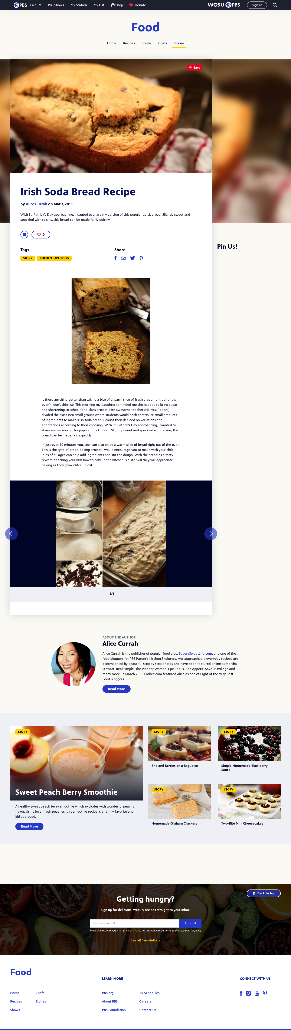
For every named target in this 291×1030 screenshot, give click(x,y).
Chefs (162, 43)
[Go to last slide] (11, 533)
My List (99, 5)
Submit (190, 923)
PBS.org (108, 993)
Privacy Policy (133, 930)
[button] (224, 5)
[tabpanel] (111, 534)
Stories (179, 43)
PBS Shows (56, 5)
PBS (20, 5)
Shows (146, 43)
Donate (140, 5)
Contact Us (147, 1010)
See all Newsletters (145, 940)
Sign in (257, 5)
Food (145, 27)
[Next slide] (210, 533)
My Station (79, 5)
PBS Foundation (114, 1010)
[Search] (274, 5)
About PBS (110, 1001)
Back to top (266, 893)
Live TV (35, 5)
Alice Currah (36, 204)
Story (27, 258)
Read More (116, 689)
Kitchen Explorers (54, 258)
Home (111, 43)
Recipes (129, 43)
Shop (119, 5)
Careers (145, 1001)
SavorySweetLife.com (195, 653)
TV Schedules (149, 993)
